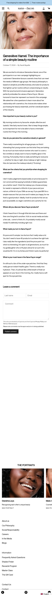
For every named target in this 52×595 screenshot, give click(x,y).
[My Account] (44, 8)
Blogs (4, 543)
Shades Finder (8, 562)
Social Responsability (10, 530)
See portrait (8, 508)
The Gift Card (7, 575)
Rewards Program (9, 566)
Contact (5, 589)
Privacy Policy (39, 321)
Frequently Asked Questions (13, 557)
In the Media (7, 538)
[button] (46, 594)
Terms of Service (8, 324)
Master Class (7, 570)
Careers (5, 534)
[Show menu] (3, 8)
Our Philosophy (8, 525)
